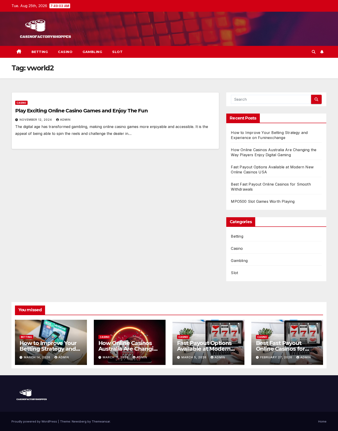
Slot (117, 52)
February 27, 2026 (276, 357)
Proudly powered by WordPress (34, 421)
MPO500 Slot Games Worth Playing (263, 201)
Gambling (92, 52)
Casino (65, 52)
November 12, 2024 (36, 119)
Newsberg (79, 421)
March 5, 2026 (194, 357)
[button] (313, 52)
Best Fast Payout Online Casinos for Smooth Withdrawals (284, 349)
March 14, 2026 (37, 357)
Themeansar (101, 421)
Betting (40, 52)
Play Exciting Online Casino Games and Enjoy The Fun (81, 111)
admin (65, 119)
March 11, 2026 (116, 357)
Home (322, 421)
